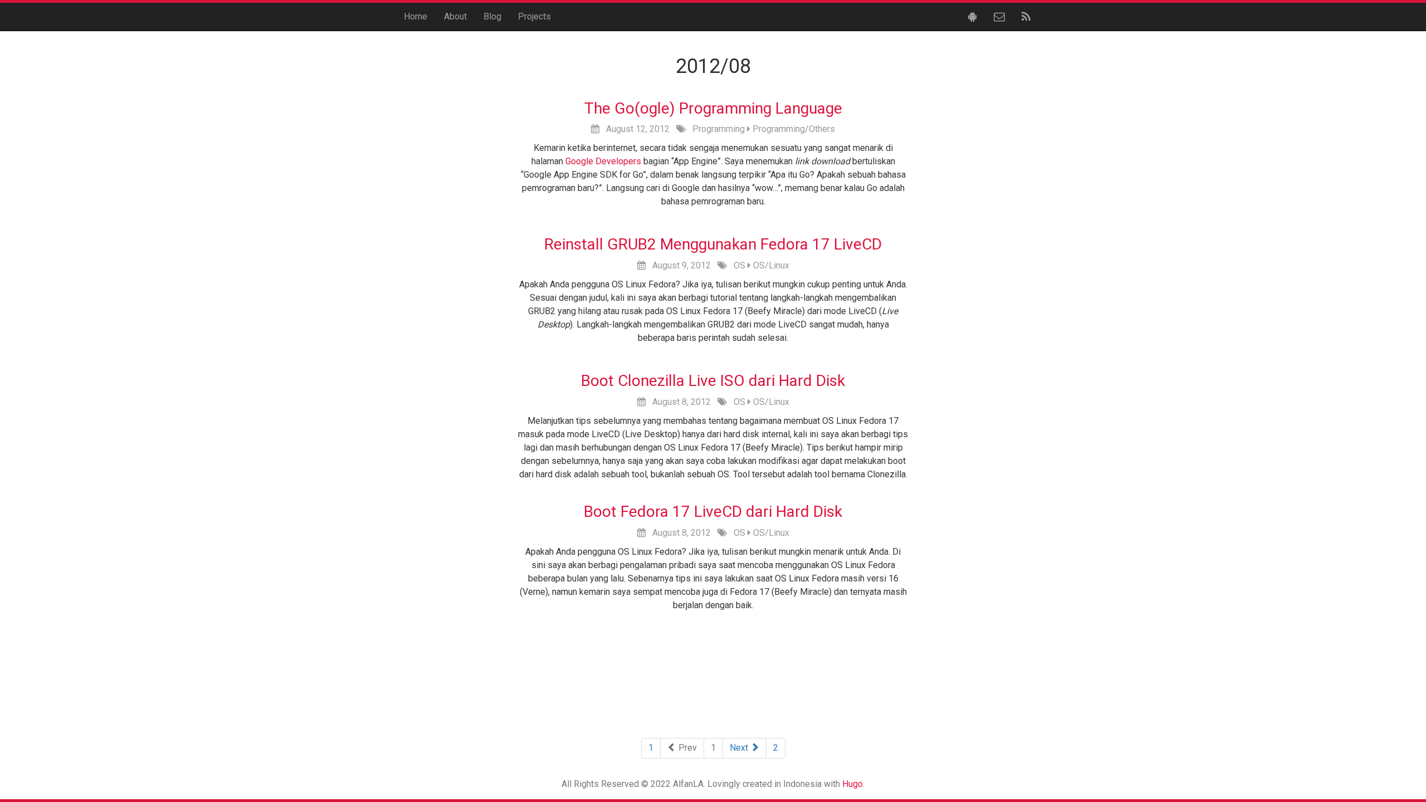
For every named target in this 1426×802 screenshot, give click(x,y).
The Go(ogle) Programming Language (713, 108)
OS (739, 265)
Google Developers (603, 161)
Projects (534, 16)
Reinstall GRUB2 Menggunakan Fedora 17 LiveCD (713, 244)
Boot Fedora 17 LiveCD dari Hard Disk (713, 511)
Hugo (852, 784)
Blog (492, 16)
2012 (659, 129)
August (619, 129)
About (455, 16)
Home (415, 16)
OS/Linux (771, 265)
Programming (718, 129)
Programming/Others (794, 129)
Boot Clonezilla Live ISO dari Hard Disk (713, 380)
